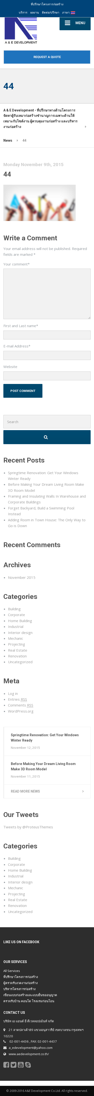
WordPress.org (21, 711)
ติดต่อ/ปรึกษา (50, 12)
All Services (11, 971)
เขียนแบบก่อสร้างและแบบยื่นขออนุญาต (30, 995)
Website (10, 366)
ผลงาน (34, 12)
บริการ (23, 12)
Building (14, 608)
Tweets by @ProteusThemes (28, 826)
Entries (17, 699)
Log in (13, 693)
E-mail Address (16, 346)
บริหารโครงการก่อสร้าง (19, 989)
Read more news (25, 791)
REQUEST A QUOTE (47, 57)
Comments (20, 705)
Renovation (17, 656)
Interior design (20, 632)
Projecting (16, 644)
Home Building (20, 620)
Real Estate (17, 650)
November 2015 (21, 577)
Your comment (16, 264)
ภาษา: (66, 12)
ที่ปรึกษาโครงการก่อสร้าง (20, 977)
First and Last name (20, 325)
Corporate (16, 614)
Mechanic (15, 638)
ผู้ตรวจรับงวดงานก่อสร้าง (20, 983)
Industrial (15, 626)
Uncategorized (20, 661)
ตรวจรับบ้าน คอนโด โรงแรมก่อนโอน (28, 1001)
